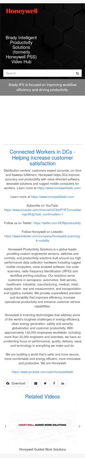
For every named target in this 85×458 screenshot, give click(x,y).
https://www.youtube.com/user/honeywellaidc (42, 372)
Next (79, 426)
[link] (45, 383)
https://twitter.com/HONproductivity (57, 223)
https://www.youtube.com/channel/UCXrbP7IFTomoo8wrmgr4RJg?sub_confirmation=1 (42, 212)
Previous (5, 426)
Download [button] (18, 383)
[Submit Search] (77, 73)
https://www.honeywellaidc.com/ (59, 188)
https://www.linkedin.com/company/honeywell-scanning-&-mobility (42, 238)
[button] (35, 383)
